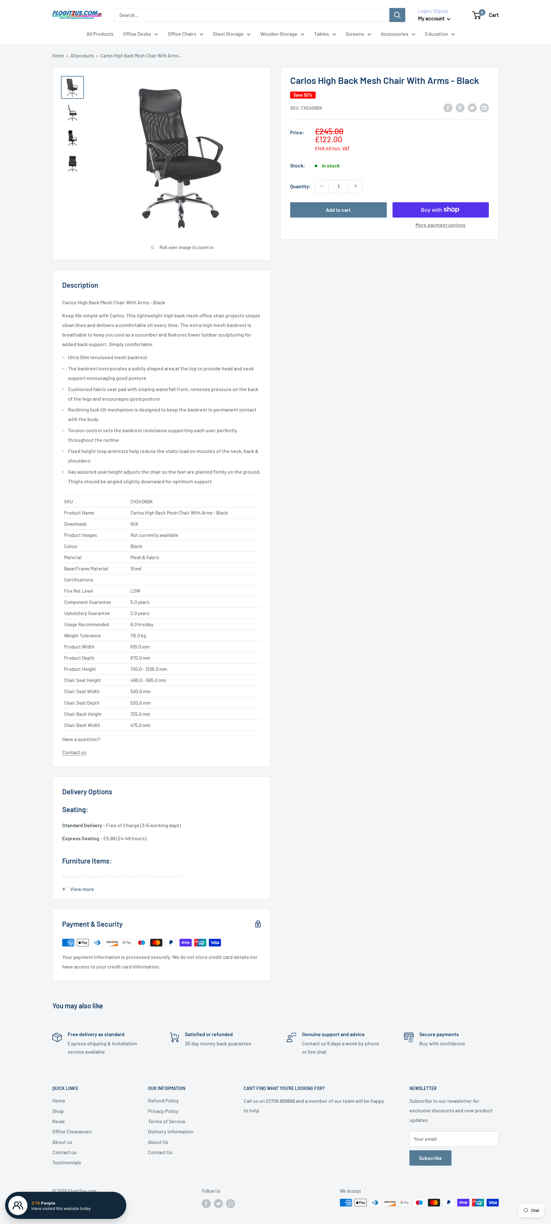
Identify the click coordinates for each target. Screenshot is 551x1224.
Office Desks (137, 34)
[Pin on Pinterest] (460, 107)
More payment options (440, 224)
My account (431, 18)
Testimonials (66, 1162)
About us (62, 1142)
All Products (100, 34)
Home (58, 55)
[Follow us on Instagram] (230, 1203)
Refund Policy (163, 1100)
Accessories (394, 34)
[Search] (397, 15)
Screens (355, 34)
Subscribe (430, 1158)
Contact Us (160, 1152)
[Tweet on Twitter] (472, 107)
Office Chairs (182, 34)
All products (82, 55)
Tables (321, 34)
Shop (58, 1111)
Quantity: (300, 186)
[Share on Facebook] (448, 107)
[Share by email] (484, 107)
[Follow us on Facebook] (206, 1203)
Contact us (74, 752)
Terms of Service (167, 1121)
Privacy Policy (163, 1111)
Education (436, 34)
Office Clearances (72, 1131)
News (58, 1121)
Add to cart (338, 209)
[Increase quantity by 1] (355, 186)
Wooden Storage (279, 34)
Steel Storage (228, 34)
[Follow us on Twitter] (218, 1203)
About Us (158, 1142)
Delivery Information (171, 1131)
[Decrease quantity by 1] (321, 186)
